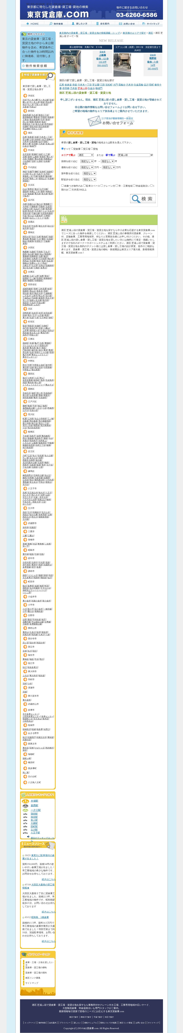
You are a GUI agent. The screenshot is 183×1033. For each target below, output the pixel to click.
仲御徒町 (39, 280)
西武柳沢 (49, 748)
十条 (37, 317)
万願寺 (26, 624)
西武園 (35, 634)
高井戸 (26, 335)
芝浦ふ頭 (49, 144)
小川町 (26, 174)
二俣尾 (48, 544)
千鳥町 (36, 268)
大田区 (31, 247)
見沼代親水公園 (29, 462)
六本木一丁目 (45, 137)
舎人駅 (34, 820)
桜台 (32, 480)
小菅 (41, 467)
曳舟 (42, 380)
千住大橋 (27, 467)
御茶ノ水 (34, 178)
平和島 (40, 252)
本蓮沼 (26, 440)
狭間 (48, 499)
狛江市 (31, 663)
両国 (25, 382)
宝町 (34, 161)
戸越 (42, 209)
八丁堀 (47, 154)
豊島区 (31, 232)
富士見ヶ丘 (34, 333)
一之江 (38, 408)
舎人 (35, 455)
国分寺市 (32, 638)
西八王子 (35, 495)
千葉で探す (98, 1017)
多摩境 (31, 586)
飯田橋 (48, 176)
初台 (25, 104)
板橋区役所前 (28, 445)
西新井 (26, 465)
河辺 (35, 544)
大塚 (39, 236)
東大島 (33, 348)
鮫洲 (25, 211)
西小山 (31, 216)
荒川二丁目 (43, 423)
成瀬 (37, 586)
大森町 (33, 252)
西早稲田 (48, 124)
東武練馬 (46, 436)
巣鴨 (25, 243)
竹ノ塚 (26, 458)
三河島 (31, 418)
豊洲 (51, 350)
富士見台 (34, 482)
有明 (51, 352)
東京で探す (73, 1017)
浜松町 (38, 139)
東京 (85, 1028)
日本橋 (47, 161)
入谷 (32, 276)
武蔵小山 (32, 204)
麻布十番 (27, 144)
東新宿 (36, 117)
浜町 (41, 154)
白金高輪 (34, 141)
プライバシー (65, 1023)
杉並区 (31, 321)
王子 (35, 315)
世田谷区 (32, 284)
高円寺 (26, 328)
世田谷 (26, 302)
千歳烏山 (27, 298)
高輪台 (50, 139)
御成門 (33, 146)
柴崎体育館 (43, 517)
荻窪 (25, 326)
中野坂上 (27, 370)
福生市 (31, 655)
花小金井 (39, 609)
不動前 (41, 206)
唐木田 (45, 719)
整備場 (26, 256)
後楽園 (31, 194)
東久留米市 (33, 696)
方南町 (45, 326)
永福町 (38, 326)
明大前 (26, 293)
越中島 (35, 350)
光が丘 (47, 475)
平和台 (41, 482)
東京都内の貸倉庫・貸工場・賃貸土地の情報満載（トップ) (89, 33)
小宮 (43, 502)
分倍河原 (27, 562)
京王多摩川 (28, 577)
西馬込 (26, 261)
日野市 (31, 615)
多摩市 (31, 710)
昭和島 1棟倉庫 (40, 917)
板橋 (48, 445)
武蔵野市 (32, 523)
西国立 (26, 514)
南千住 (35, 423)
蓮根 (46, 438)
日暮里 (26, 421)
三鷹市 (31, 531)
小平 (25, 611)
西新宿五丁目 (28, 124)
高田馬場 (27, 115)
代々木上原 (34, 102)
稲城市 (31, 725)
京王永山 (37, 719)
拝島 (42, 554)
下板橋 (47, 241)
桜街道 (41, 675)
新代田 (45, 300)
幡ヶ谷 (26, 102)
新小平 (31, 609)
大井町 (26, 206)
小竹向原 (49, 480)
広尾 (25, 137)
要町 (44, 239)
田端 (25, 315)
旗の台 (40, 204)
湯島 (42, 191)
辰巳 (41, 350)
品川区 (31, 200)
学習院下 (39, 241)
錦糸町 (36, 380)
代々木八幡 (33, 100)
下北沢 (33, 302)
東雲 (46, 350)
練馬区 (31, 471)
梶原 (47, 315)
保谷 (25, 750)
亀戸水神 (27, 355)
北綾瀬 (33, 465)
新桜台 (48, 482)
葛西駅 (34, 805)
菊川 (25, 378)
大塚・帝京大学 (40, 497)
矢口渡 (31, 254)
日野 (25, 619)
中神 (37, 554)
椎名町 (45, 236)
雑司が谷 (27, 236)
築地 (30, 156)
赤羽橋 (35, 144)
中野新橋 (47, 367)
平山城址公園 (37, 622)
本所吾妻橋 (28, 380)
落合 (44, 122)
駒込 (25, 241)
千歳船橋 (47, 293)
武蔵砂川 (37, 512)
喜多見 (40, 291)
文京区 (31, 185)
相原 (42, 586)
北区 (30, 309)
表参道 (31, 137)
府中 (34, 567)
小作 (30, 683)
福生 (32, 659)
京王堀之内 (33, 493)
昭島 (32, 554)
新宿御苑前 (28, 117)
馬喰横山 (47, 159)
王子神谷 (44, 317)
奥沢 (32, 293)
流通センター (35, 263)
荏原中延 (27, 213)
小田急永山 (28, 721)
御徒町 (31, 280)
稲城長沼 (27, 729)
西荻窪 (31, 326)
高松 (25, 512)
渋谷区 (31, 95)
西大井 (31, 211)
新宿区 (31, 111)
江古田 (26, 480)
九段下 (40, 174)
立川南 (26, 519)
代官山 (33, 107)
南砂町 (26, 343)
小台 (25, 428)
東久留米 (27, 700)
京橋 (25, 156)
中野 (30, 365)
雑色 (25, 254)
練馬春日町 (39, 480)
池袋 (51, 236)
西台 (25, 438)
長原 (44, 261)
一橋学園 (47, 609)
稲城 (34, 729)
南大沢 (41, 493)
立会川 (50, 211)
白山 (25, 189)
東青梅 (41, 544)
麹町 (37, 171)
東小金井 (27, 601)
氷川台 (26, 484)
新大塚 (45, 194)
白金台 (26, 146)
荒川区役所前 (33, 428)
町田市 (31, 581)
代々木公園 (43, 100)
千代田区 (32, 167)
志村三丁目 (40, 445)
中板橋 (50, 443)
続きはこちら (49, 879)
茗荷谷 (31, 189)
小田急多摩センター (31, 716)
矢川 (30, 651)
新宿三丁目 (43, 115)
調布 (25, 575)
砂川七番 (34, 514)
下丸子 (47, 252)
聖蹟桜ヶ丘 (28, 719)
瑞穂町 (31, 754)
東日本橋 (39, 159)
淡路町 (50, 171)
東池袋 (33, 239)
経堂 (49, 289)
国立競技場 (43, 126)
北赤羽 (35, 313)
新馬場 (48, 209)
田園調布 (49, 265)
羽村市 (31, 679)
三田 (32, 139)
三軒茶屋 (42, 289)
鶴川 (25, 586)
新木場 (26, 348)
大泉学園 (39, 478)
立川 (30, 512)
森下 (39, 348)
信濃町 (26, 126)
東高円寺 (44, 333)
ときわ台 (27, 443)
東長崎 (26, 239)
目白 (34, 236)
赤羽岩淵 (47, 313)
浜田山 (50, 330)
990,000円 (102, 65)
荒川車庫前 (45, 425)
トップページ (29, 1023)
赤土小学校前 (40, 418)
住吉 (32, 352)
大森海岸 (39, 216)
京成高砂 (47, 393)
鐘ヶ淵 (38, 382)
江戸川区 (32, 401)
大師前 (35, 467)
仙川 (49, 577)
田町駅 (34, 826)
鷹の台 (31, 611)
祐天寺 (26, 228)
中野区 (31, 361)
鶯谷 (47, 276)
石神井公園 (38, 475)
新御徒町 (47, 278)
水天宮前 (27, 154)
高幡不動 (27, 622)
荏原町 (26, 218)
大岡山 (41, 265)
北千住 (50, 465)
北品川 (36, 209)
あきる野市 (33, 733)
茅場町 (35, 154)
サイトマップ (31, 983)
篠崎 (25, 406)
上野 (37, 276)
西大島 (26, 352)
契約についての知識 (108, 1023)
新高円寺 (34, 328)
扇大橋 (38, 460)
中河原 (41, 562)
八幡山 (47, 328)
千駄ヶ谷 (39, 104)
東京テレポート (29, 357)
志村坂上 (42, 440)
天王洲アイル (40, 211)
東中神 (26, 554)
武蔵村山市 (33, 704)
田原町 (40, 278)
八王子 (48, 493)
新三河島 (27, 423)
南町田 (26, 588)
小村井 (31, 378)
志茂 (32, 317)
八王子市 (32, 488)
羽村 (25, 683)
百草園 (47, 622)
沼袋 (32, 367)
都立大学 (42, 226)
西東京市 (32, 743)
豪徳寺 (41, 298)
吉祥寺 (26, 527)
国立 (35, 651)
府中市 (31, 558)
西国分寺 (40, 643)
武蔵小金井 (36, 601)
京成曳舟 (49, 380)
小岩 (44, 408)
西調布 (36, 577)
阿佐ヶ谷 (34, 335)
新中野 (48, 365)
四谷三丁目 (36, 129)
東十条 (26, 317)
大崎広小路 (28, 209)
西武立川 (27, 517)
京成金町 (42, 397)
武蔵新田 (34, 256)
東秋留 (50, 737)
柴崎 (41, 575)
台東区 (31, 272)
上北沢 (36, 305)
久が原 (35, 265)
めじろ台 (27, 504)
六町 (25, 455)
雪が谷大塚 (28, 268)
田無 (32, 748)
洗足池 (50, 261)
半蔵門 (31, 171)
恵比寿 (48, 102)
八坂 (48, 634)
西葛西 (50, 408)
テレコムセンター (30, 345)
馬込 (44, 263)
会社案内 (52, 1023)
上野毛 (35, 295)
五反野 (40, 462)
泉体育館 (42, 514)
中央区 (31, 150)
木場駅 (34, 800)
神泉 (42, 102)
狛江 (25, 667)
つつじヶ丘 (33, 575)
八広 (37, 378)
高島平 (33, 436)
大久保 (35, 115)
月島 (25, 159)
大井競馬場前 (46, 213)
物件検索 (42, 1023)
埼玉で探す (109, 1017)
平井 (35, 406)
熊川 (42, 659)
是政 (48, 562)
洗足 (32, 228)
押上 (42, 378)
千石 (25, 194)
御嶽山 (26, 263)
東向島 (31, 382)
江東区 (31, 339)
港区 (30, 133)
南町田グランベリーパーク (34, 590)
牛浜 (37, 659)
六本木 (26, 141)
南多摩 (40, 729)
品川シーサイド (36, 218)
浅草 (42, 276)
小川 (25, 609)
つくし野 (27, 592)
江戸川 (26, 410)
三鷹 (25, 536)
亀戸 (37, 343)
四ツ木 (40, 393)
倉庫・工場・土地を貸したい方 (39, 963)
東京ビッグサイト (39, 355)
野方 (25, 365)
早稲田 (43, 117)
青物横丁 (47, 204)
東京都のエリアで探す (134, 33)
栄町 (51, 317)
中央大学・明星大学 (31, 502)
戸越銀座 (34, 206)
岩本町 (43, 171)
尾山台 (33, 291)
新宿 (48, 119)
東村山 (26, 632)
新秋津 (45, 632)
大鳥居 (35, 258)
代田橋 (35, 298)
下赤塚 (26, 436)
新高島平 (39, 438)
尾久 (30, 315)
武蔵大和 (27, 634)
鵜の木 (50, 258)
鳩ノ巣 (26, 772)
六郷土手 (27, 265)
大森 (41, 256)
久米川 (33, 632)
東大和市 (32, 671)
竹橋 (36, 176)
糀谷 (39, 261)
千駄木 (26, 196)
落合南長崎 (34, 119)
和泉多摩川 (33, 667)
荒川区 (31, 414)
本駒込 (48, 191)
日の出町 (32, 776)
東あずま (49, 385)
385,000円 (153, 68)
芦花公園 (40, 302)
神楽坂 (50, 117)
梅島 (46, 462)
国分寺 (33, 643)
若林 (36, 289)
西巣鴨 (31, 241)
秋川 (25, 737)
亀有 (36, 397)
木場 (32, 343)
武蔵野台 (47, 565)
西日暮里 (34, 421)
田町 (46, 141)
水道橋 (50, 178)
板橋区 (31, 431)
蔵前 (25, 280)
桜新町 (26, 291)
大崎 (25, 204)
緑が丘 (50, 226)
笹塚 (51, 100)
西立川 (35, 517)
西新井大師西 (28, 460)
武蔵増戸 (32, 737)
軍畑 (25, 544)
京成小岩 (34, 410)
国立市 (31, 647)
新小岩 (26, 395)
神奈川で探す (86, 1017)
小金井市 (32, 596)
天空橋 (33, 261)
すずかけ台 (45, 588)
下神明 (47, 216)
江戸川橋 (44, 189)
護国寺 (26, 191)
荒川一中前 (28, 425)
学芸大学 (27, 226)
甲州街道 (37, 619)
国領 (46, 575)
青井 (44, 465)
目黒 (46, 218)
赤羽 (41, 313)
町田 (47, 586)
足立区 (31, 451)
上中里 (41, 315)
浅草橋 (26, 276)
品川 (41, 141)
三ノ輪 (33, 278)
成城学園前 (28, 289)
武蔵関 (47, 478)
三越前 (36, 156)
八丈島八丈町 (34, 782)
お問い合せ (140, 1023)
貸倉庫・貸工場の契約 (36, 972)
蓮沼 (46, 256)
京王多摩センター (30, 714)
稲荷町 (26, 278)
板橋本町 (42, 443)
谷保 (25, 651)
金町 (34, 393)
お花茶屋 (34, 395)
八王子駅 (35, 833)
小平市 (31, 605)
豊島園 (26, 482)
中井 (42, 119)
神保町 (26, 181)
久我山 (43, 330)
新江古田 (39, 367)
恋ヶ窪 (26, 643)
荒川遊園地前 (44, 421)
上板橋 (35, 443)
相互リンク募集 (32, 978)
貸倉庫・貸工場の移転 (36, 967)
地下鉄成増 (28, 447)
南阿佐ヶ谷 (34, 330)
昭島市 (31, 550)
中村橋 (31, 478)
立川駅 (34, 829)
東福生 (26, 659)
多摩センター (47, 716)
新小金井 (46, 601)
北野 (42, 495)
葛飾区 (31, 389)
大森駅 (34, 823)
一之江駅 (36, 810)
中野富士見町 (38, 365)
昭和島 (48, 254)
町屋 (25, 418)
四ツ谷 (26, 122)
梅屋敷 (26, 252)
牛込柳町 (27, 129)
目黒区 (31, 222)
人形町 (40, 161)
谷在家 (41, 455)
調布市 (31, 571)
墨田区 (31, 373)
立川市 (31, 508)
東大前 (38, 194)
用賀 (46, 291)
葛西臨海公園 (28, 408)
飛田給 (43, 577)
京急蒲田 (27, 258)
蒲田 (37, 254)
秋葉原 (41, 176)
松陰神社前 (28, 305)
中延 (25, 216)
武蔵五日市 (41, 737)
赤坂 (37, 137)
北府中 (35, 562)
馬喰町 (31, 159)
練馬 (25, 478)
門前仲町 (27, 350)
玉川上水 (46, 512)
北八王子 (27, 495)
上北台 (26, 675)
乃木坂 (41, 144)
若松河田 (34, 126)
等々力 (26, 300)
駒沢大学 (39, 293)
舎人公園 (49, 455)
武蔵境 (33, 527)
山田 (48, 495)
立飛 (49, 514)
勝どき (50, 156)
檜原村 (31, 762)
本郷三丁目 (34, 191)
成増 (39, 436)
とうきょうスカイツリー (33, 385)
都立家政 (35, 370)
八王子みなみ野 (29, 499)
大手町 (47, 174)
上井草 (26, 330)
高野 (41, 458)
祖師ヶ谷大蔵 (35, 300)
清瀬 (25, 692)
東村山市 (32, 628)
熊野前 (36, 425)
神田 (25, 171)
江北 (30, 455)
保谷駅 (34, 817)
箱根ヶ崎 (27, 758)
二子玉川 (27, 295)
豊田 (30, 619)
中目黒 (35, 226)
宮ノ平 (26, 546)
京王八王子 (28, 497)
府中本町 (27, 565)
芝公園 (26, 139)
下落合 (26, 119)
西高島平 (34, 440)
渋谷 (25, 100)
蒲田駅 (34, 814)
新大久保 (39, 124)
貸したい (77, 1023)
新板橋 (31, 438)
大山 (51, 438)
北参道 (26, 107)
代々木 (31, 104)
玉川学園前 (34, 588)
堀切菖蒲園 (28, 397)
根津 (51, 194)
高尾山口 (41, 499)
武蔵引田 (27, 740)
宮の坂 (48, 295)
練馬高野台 (28, 475)
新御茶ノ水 (28, 176)
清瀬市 (31, 687)
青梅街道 (39, 611)
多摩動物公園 (35, 624)
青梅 (30, 544)
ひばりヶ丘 (39, 748)
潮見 (44, 348)
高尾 (25, 493)
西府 (41, 565)
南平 (44, 619)
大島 (42, 343)
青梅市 (31, 539)
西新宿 (38, 122)
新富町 (43, 156)
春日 (37, 189)
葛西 (45, 406)
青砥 (41, 395)
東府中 (35, 565)
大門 (44, 139)
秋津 (39, 632)
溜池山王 (42, 178)
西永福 (26, 333)
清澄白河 (43, 345)
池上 (42, 254)
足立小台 (34, 458)
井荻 (41, 328)
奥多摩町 (32, 768)
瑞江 (40, 406)
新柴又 (47, 395)
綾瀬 (39, 465)
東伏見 (26, 748)
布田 (51, 575)
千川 (39, 239)
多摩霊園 (27, 567)
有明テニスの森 (41, 352)
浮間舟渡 (27, 313)
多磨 (39, 567)
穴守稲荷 (42, 258)
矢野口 (47, 729)
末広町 (26, 178)
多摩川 (43, 268)
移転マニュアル (90, 1023)
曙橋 (32, 122)
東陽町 (48, 343)
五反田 (48, 206)
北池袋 (50, 239)
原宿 (46, 104)
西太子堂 (49, 298)
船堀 (30, 406)
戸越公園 (35, 213)
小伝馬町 (27, 161)
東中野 (26, 367)
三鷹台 (31, 536)
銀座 (25, 163)
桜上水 (41, 295)
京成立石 (27, 393)
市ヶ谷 (33, 174)
